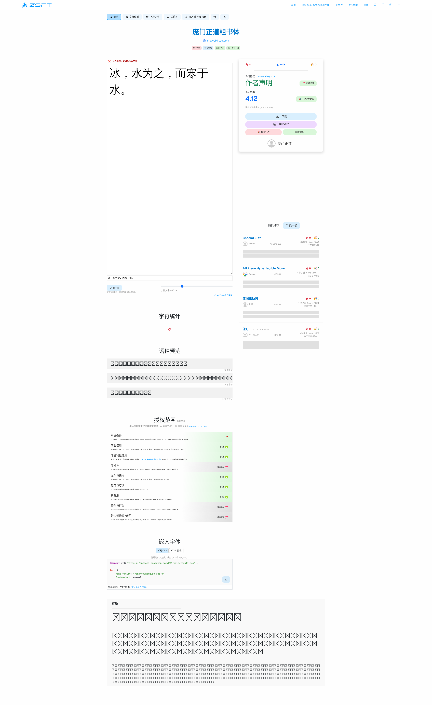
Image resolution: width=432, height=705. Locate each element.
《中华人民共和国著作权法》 (151, 459)
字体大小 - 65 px (169, 290)
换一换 (115, 287)
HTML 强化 (176, 550)
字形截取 (353, 4)
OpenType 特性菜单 (223, 295)
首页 (293, 4)
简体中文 (220, 48)
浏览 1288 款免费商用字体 (315, 4)
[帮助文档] (390, 5)
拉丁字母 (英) (233, 48)
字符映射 (299, 132)
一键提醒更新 (306, 99)
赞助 (366, 4)
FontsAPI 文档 (139, 587)
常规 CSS (162, 550)
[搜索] (375, 5)
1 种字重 (196, 48)
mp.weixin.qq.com (218, 40)
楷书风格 (208, 48)
